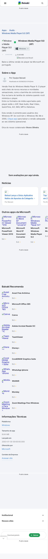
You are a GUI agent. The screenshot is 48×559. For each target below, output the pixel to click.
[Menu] (5, 3)
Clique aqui (12, 119)
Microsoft (6, 449)
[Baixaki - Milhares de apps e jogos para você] (23, 3)
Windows (6, 425)
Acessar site (7, 458)
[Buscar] (42, 3)
